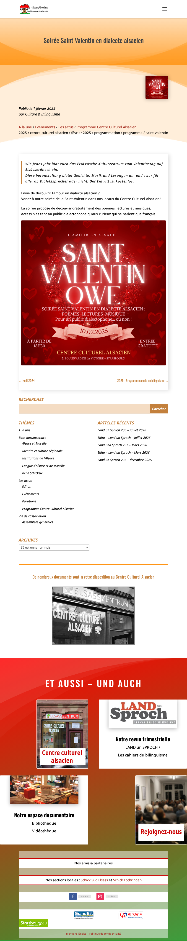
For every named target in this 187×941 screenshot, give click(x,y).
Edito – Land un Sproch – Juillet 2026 (124, 437)
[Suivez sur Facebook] (73, 896)
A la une (25, 127)
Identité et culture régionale (42, 451)
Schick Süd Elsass (94, 880)
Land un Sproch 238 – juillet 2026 (122, 430)
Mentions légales (76, 933)
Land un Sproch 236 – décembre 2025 (125, 460)
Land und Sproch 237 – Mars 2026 (122, 445)
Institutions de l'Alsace (38, 458)
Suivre (84, 896)
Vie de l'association (32, 516)
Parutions (29, 501)
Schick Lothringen (127, 880)
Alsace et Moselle (34, 443)
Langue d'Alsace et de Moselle (43, 466)
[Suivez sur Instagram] (100, 896)
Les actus (65, 127)
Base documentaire (32, 437)
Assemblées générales (37, 522)
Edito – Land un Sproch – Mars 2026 (124, 452)
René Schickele (32, 473)
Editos (26, 486)
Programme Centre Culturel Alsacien (106, 127)
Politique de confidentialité (105, 933)
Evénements (45, 127)
